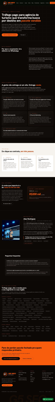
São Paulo (37, 330)
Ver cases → (23, 34)
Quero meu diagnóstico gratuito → (11, 358)
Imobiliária (4, 302)
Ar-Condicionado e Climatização (38, 311)
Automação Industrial (37, 315)
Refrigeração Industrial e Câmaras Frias (22, 309)
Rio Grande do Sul (14, 330)
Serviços (21, 2)
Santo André (4, 335)
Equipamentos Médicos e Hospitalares (37, 309)
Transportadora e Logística (46, 317)
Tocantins (47, 330)
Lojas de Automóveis (48, 302)
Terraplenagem (5, 319)
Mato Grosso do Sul (12, 328)
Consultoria (9, 300)
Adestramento (10, 298)
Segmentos (42, 2)
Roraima (25, 330)
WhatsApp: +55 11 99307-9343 (47, 377)
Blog (32, 2)
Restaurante (18, 304)
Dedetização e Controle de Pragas (34, 317)
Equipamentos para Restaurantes (8, 309)
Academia (4, 298)
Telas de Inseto (34, 319)
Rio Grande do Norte (5, 330)
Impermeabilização (32, 313)
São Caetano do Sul (22, 335)
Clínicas (3, 300)
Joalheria (9, 302)
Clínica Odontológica (45, 298)
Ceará (25, 326)
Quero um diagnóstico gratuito (10, 34)
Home (17, 2)
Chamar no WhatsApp (27, 358)
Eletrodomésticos (27, 300)
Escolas (33, 300)
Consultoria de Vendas (23, 377)
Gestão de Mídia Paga (22, 372)
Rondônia (20, 330)
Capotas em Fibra (18, 319)
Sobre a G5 (32, 372)
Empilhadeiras (36, 304)
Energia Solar (29, 311)
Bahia (21, 326)
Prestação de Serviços (10, 304)
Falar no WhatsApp (48, 399)
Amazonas (17, 326)
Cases (26, 2)
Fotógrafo (47, 300)
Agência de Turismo (18, 298)
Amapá (12, 326)
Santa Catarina (31, 330)
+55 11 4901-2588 (45, 375)
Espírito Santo (38, 326)
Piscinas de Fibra (5, 321)
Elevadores (48, 311)
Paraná (33, 328)
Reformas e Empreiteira (19, 315)
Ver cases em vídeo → (7, 203)
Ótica (3, 304)
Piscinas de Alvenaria (13, 321)
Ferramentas (37, 2)
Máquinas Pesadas (44, 304)
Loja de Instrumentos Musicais (31, 302)
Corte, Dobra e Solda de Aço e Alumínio (45, 319)
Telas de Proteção (26, 319)
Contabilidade (15, 300)
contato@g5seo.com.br (46, 379)
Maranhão (47, 326)
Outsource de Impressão (27, 298)
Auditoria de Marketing (23, 379)
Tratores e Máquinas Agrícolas (27, 304)
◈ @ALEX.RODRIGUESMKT (28, 243)
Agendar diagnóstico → (7, 385)
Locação (14, 302)
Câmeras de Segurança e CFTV (21, 313)
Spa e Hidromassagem (23, 321)
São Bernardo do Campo (13, 335)
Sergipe (42, 330)
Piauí (43, 328)
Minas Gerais (19, 328)
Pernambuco (38, 328)
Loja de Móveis (40, 302)
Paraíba (28, 328)
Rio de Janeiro (48, 328)
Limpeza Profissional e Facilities (21, 317)
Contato (47, 2)
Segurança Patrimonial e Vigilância (8, 317)
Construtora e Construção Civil (7, 315)
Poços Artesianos (40, 313)
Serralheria (11, 319)
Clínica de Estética (36, 298)
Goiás (43, 326)
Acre (3, 326)
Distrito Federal (31, 326)
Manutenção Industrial (28, 315)
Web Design (21, 374)
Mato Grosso (4, 328)
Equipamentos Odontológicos (7, 311)
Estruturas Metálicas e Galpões (19, 311)
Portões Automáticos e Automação (8, 313)
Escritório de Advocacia (40, 300)
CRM (19, 376)
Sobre (29, 2)
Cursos (20, 300)
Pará (24, 328)
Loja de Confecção (21, 302)
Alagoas (7, 326)
